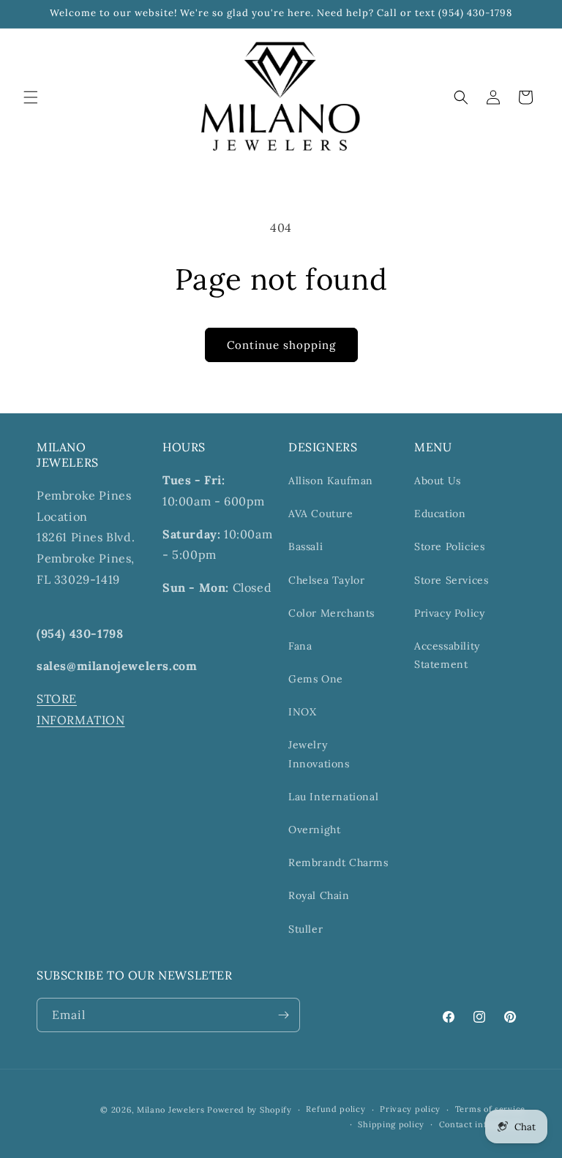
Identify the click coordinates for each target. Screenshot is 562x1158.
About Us (437, 480)
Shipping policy (391, 1124)
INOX (302, 711)
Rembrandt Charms (338, 862)
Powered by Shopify (249, 1110)
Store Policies (449, 546)
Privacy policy (410, 1109)
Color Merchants (331, 613)
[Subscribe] (283, 1015)
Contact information (482, 1124)
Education (439, 513)
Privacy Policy (449, 613)
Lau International (333, 796)
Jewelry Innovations (319, 754)
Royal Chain (319, 895)
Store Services (451, 580)
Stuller (305, 929)
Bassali (305, 546)
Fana (300, 646)
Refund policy (335, 1109)
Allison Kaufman (330, 480)
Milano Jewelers (171, 1110)
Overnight (314, 829)
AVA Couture (320, 513)
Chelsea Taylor (326, 580)
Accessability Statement (447, 655)
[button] (31, 97)
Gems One (315, 678)
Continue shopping (281, 345)
